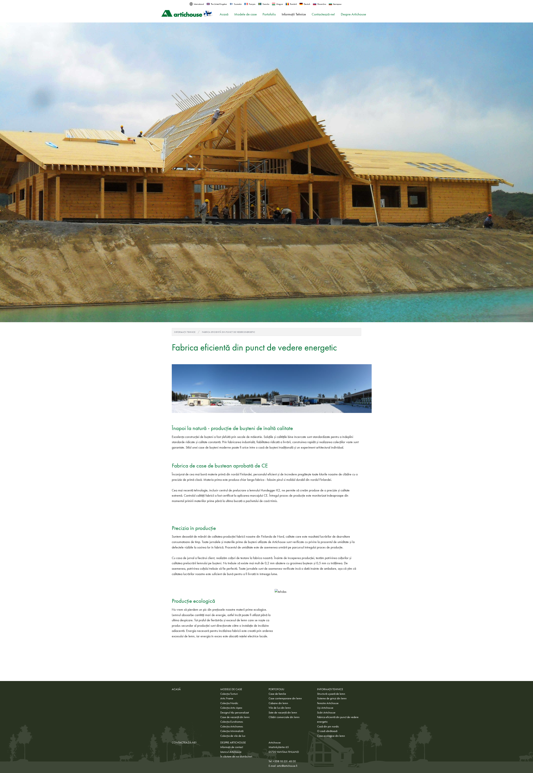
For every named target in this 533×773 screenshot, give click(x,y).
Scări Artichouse (326, 712)
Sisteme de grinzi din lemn (332, 698)
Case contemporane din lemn (285, 698)
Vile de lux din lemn (280, 708)
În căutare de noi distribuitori (236, 756)
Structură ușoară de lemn (331, 694)
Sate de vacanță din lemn (283, 712)
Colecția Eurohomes (231, 721)
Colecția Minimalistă (231, 731)
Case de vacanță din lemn (235, 717)
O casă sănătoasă (327, 731)
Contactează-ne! (323, 14)
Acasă (224, 14)
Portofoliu (269, 14)
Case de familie (277, 694)
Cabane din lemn (278, 703)
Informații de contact (231, 747)
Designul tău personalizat (234, 712)
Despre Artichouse (353, 14)
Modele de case (245, 14)
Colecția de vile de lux (232, 736)
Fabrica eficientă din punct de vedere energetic (228, 332)
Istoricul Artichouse (231, 752)
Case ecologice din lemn (331, 736)
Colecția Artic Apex (231, 708)
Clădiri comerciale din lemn (284, 717)
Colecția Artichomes (231, 726)
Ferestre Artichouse (328, 703)
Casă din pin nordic (328, 726)
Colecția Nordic (229, 703)
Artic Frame (226, 698)
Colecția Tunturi (229, 694)
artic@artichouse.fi (287, 766)
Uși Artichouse (325, 708)
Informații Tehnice (294, 14)
